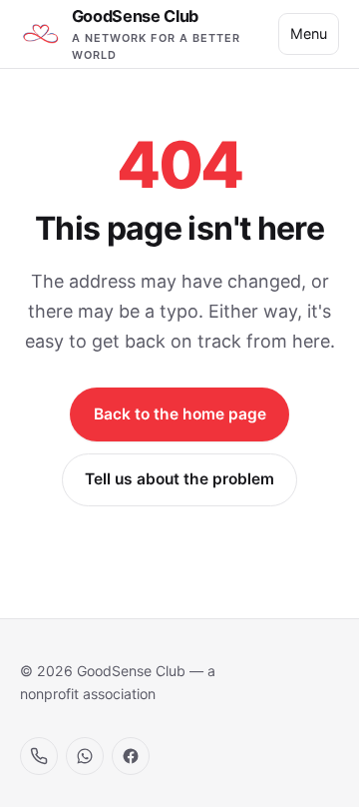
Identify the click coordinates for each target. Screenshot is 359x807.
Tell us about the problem (179, 478)
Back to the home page (180, 413)
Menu (308, 33)
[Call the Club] (39, 756)
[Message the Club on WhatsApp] (85, 756)
